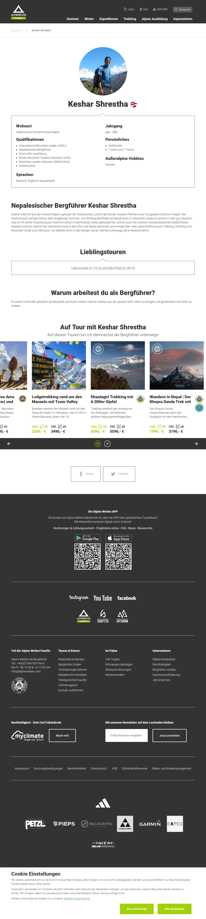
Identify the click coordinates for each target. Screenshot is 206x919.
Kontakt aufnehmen (71, 690)
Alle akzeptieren (174, 908)
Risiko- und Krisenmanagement (172, 768)
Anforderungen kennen (72, 669)
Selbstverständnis (164, 659)
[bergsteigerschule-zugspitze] (103, 621)
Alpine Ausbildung (155, 19)
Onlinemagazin (67, 685)
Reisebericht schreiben (72, 674)
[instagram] (79, 601)
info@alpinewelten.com (26, 671)
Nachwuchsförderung (166, 674)
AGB (114, 768)
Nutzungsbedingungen (48, 768)
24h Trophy (112, 659)
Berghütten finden (69, 664)
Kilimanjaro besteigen (119, 664)
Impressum (22, 768)
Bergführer (17, 30)
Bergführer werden (164, 669)
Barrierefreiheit (77, 768)
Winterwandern (115, 674)
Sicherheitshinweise (134, 768)
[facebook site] (127, 600)
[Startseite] (18, 12)
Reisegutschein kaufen (72, 680)
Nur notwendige (137, 908)
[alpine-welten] (83, 621)
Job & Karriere (161, 680)
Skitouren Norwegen (118, 669)
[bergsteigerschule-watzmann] (122, 621)
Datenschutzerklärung (77, 898)
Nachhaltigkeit (162, 664)
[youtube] (103, 601)
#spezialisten (182, 19)
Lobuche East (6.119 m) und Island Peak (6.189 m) (103, 268)
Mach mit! (62, 735)
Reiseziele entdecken (71, 659)
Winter (89, 19)
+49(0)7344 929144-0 (30, 663)
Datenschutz (99, 768)
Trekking (130, 19)
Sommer (73, 19)
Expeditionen (108, 19)
